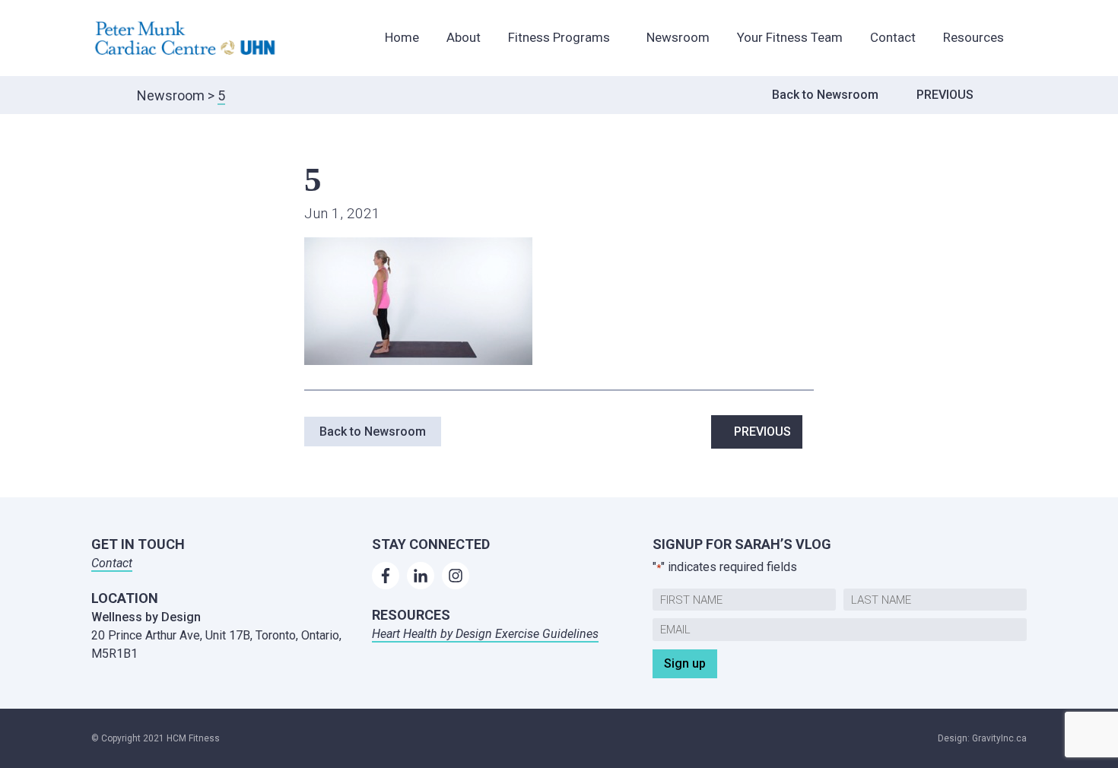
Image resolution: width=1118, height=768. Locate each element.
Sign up (685, 663)
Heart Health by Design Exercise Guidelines (485, 634)
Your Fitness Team (790, 37)
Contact (893, 37)
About (463, 37)
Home (402, 37)
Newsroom (678, 37)
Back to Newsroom (825, 94)
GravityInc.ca (999, 738)
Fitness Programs (559, 37)
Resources (973, 37)
